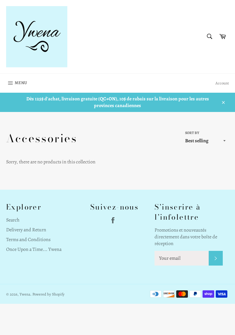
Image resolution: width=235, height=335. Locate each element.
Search (13, 220)
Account (222, 83)
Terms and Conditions (28, 239)
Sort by (192, 132)
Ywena (25, 294)
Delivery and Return (26, 229)
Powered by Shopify (48, 294)
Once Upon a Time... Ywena (34, 249)
